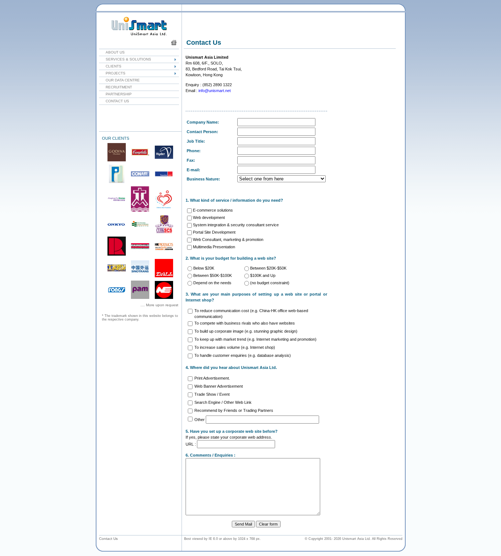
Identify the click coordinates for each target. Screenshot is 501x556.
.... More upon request (159, 305)
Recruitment (115, 87)
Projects (112, 73)
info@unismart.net (214, 90)
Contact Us (114, 101)
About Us (112, 52)
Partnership (115, 94)
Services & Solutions (125, 59)
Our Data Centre (119, 80)
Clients (110, 66)
